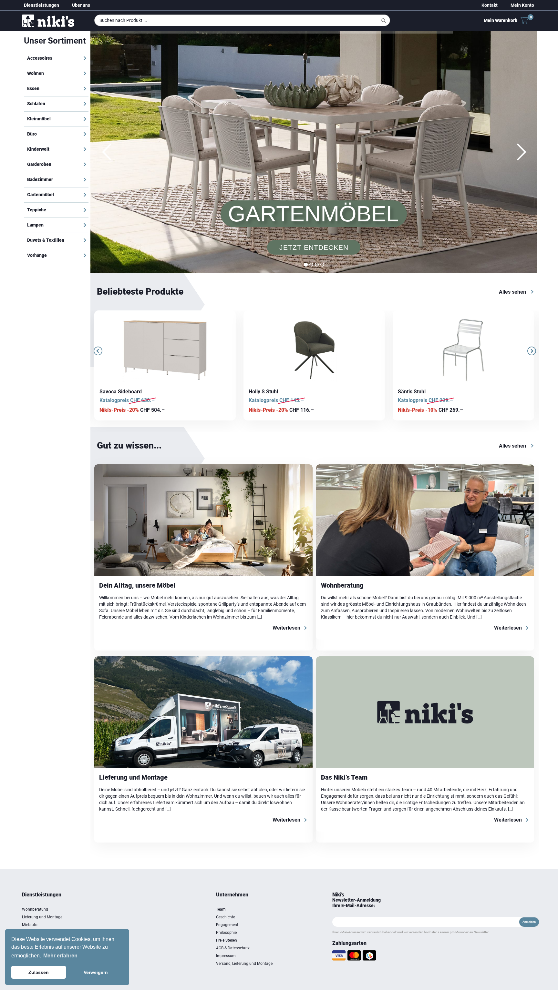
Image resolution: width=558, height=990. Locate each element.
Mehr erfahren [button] (60, 955)
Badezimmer (40, 179)
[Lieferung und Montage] (203, 712)
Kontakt (489, 5)
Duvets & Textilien (45, 240)
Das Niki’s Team (344, 777)
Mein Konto (522, 5)
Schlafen (36, 103)
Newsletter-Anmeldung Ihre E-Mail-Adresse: (356, 902)
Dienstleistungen (41, 5)
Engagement (227, 925)
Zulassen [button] (38, 972)
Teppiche (36, 209)
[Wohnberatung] (425, 520)
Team (221, 909)
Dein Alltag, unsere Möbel (137, 585)
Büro (32, 133)
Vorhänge (37, 255)
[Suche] (383, 20)
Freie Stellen (226, 940)
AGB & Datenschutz (233, 948)
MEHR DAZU (314, 226)
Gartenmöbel (40, 194)
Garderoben (39, 164)
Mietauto (29, 925)
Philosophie (226, 932)
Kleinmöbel (39, 118)
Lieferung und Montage (133, 777)
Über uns (81, 5)
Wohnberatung (342, 585)
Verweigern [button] (96, 972)
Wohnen (35, 73)
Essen (33, 88)
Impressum (226, 956)
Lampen (35, 224)
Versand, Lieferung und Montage (244, 963)
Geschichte (225, 917)
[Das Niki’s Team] (425, 712)
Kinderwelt (38, 149)
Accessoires (39, 58)
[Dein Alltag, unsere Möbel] (203, 520)
